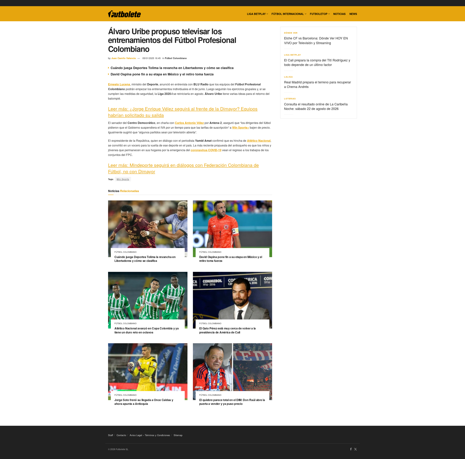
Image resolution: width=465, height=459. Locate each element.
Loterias (290, 98)
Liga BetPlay (292, 54)
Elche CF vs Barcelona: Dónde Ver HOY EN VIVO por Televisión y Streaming (316, 40)
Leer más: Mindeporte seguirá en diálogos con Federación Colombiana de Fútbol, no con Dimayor (183, 168)
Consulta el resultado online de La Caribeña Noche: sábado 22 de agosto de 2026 (316, 106)
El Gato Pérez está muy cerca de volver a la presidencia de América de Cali (227, 330)
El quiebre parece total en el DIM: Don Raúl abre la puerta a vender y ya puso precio (232, 402)
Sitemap (178, 435)
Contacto (121, 435)
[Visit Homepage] (124, 13)
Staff (110, 435)
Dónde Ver (291, 32)
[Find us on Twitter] (355, 449)
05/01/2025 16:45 (151, 58)
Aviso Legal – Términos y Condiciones (150, 435)
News (353, 14)
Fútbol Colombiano (176, 58)
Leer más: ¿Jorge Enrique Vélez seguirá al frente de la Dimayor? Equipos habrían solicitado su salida (183, 111)
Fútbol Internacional (288, 14)
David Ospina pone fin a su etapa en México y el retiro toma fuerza (162, 74)
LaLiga (288, 76)
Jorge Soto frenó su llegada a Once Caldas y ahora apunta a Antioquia (143, 402)
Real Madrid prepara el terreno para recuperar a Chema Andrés (317, 84)
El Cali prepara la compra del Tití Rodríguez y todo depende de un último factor (317, 62)
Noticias (339, 14)
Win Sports (123, 179)
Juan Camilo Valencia (123, 58)
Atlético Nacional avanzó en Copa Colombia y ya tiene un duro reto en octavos (146, 330)
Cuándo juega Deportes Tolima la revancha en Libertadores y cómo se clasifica (172, 67)
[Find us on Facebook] (351, 449)
